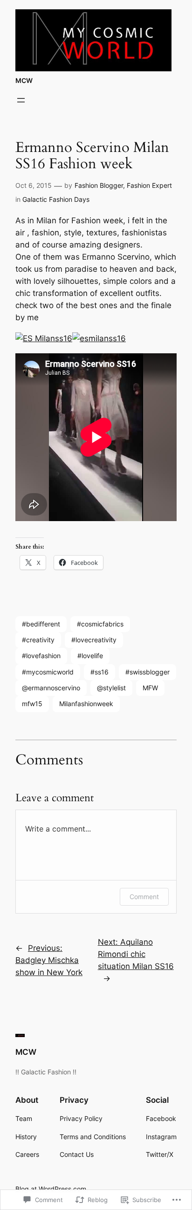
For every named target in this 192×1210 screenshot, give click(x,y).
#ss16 (99, 672)
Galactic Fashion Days (55, 199)
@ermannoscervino (51, 688)
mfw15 (32, 704)
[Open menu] (21, 100)
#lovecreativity (94, 640)
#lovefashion (41, 656)
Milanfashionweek (86, 704)
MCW (24, 80)
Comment (144, 897)
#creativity (38, 640)
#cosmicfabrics (100, 624)
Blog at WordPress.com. (51, 1189)
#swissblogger (147, 672)
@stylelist (111, 688)
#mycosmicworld (48, 672)
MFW (150, 688)
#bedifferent (41, 624)
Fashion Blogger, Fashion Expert (123, 185)
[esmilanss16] (99, 338)
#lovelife (90, 656)
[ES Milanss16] (43, 338)
